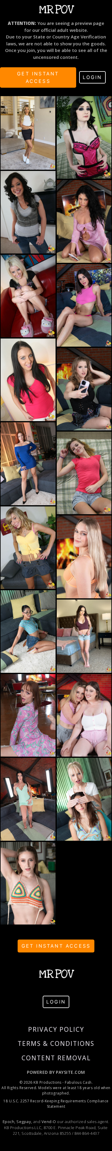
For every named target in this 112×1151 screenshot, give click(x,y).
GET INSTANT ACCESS (38, 77)
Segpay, (24, 1121)
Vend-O (49, 1121)
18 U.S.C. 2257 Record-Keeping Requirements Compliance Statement (55, 1103)
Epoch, (9, 1121)
